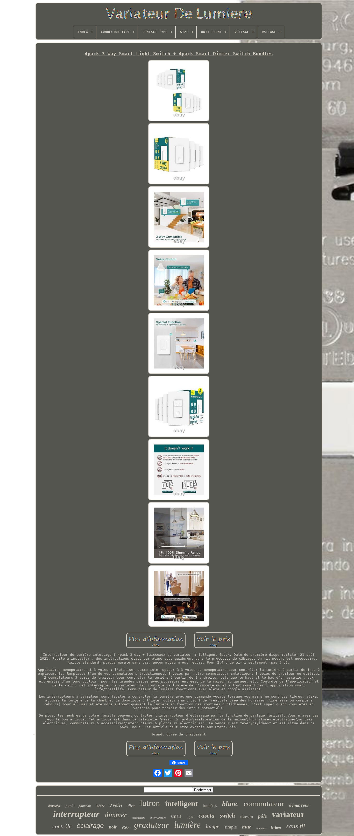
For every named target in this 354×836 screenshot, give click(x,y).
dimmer (116, 815)
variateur (288, 814)
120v (100, 806)
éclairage (90, 826)
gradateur (151, 825)
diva (131, 806)
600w (125, 828)
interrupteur (76, 814)
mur (246, 827)
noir (113, 827)
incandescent (138, 817)
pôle (262, 816)
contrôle (62, 826)
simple (230, 827)
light (190, 817)
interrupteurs (158, 817)
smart (176, 816)
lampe (212, 826)
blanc (230, 804)
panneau (85, 806)
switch (227, 815)
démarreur (299, 805)
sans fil (295, 826)
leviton (276, 828)
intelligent (181, 803)
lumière (187, 825)
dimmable (54, 806)
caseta (207, 815)
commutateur (264, 803)
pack (69, 806)
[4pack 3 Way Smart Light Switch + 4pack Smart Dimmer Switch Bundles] (178, 91)
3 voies (116, 805)
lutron (150, 803)
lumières (210, 805)
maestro (246, 816)
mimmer (261, 828)
